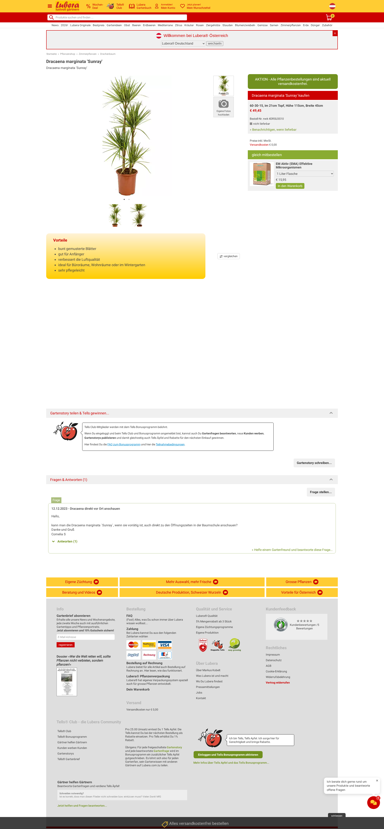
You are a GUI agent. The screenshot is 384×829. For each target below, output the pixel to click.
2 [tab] (129, 199)
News (55, 25)
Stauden (227, 25)
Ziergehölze (213, 25)
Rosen (200, 25)
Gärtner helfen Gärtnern (72, 742)
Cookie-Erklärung (276, 671)
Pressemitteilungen (208, 687)
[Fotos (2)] (224, 86)
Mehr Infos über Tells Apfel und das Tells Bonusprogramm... (231, 762)
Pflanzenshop (67, 54)
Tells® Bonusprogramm (72, 736)
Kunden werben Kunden (72, 747)
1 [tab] (124, 199)
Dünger (315, 25)
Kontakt (201, 698)
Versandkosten (259, 144)
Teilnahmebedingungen (170, 444)
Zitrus (178, 25)
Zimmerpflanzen (291, 25)
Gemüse (262, 25)
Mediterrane (165, 25)
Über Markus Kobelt (208, 670)
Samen (274, 25)
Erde (306, 25)
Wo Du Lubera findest (209, 681)
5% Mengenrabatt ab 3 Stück (214, 621)
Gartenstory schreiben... (314, 463)
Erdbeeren (149, 25)
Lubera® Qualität (207, 615)
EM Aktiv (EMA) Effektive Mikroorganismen (294, 165)
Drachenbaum (108, 54)
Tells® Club (64, 731)
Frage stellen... (321, 492)
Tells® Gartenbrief (68, 759)
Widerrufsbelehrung (278, 677)
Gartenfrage (161, 750)
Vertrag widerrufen (278, 682)
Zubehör (327, 25)
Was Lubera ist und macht (212, 675)
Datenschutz (274, 660)
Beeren (136, 25)
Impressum (273, 654)
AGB (268, 665)
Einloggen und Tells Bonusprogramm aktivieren (228, 754)
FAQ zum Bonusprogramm (123, 444)
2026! (64, 25)
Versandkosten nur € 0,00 (142, 709)
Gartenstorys (65, 753)
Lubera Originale (80, 25)
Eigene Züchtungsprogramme (214, 627)
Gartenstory (174, 747)
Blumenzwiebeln (245, 25)
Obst (127, 25)
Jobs (199, 692)
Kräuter (189, 25)
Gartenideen (114, 25)
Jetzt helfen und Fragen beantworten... (82, 805)
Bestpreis (98, 25)
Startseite (51, 54)
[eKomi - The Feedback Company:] (281, 624)
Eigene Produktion (207, 632)
